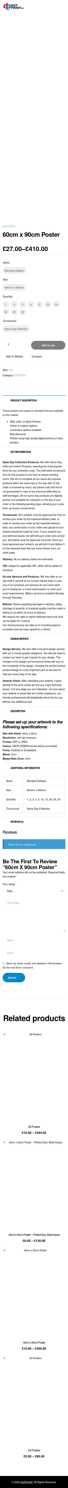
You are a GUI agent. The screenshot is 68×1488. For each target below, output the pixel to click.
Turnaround (9, 321)
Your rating (9, 884)
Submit (12, 977)
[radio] (14, 270)
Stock (6, 262)
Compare (37, 356)
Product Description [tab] (23, 400)
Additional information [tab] (25, 768)
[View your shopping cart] (63, 6)
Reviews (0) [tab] (16, 821)
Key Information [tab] (20, 452)
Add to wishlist (14, 356)
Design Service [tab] (19, 638)
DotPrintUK (26, 1482)
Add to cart (48, 345)
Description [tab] (17, 711)
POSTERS (20, 375)
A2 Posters (34, 1127)
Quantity (7, 296)
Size (5, 279)
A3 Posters (34, 1450)
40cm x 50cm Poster (34, 1342)
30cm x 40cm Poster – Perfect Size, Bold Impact (34, 1235)
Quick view (57, 1050)
